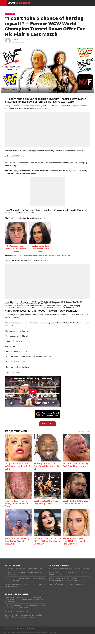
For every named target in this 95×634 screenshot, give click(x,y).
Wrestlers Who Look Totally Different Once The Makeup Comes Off (47, 541)
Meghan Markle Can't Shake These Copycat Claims (40, 248)
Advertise (20, 629)
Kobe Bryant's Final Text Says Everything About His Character (46, 466)
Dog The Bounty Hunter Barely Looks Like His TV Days (16, 503)
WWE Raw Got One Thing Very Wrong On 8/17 (46, 502)
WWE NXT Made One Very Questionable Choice (75, 502)
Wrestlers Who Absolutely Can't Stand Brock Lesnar (75, 464)
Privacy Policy (9, 629)
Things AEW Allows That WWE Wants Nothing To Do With (18, 466)
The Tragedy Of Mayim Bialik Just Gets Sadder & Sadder (16, 248)
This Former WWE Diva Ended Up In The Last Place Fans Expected (75, 541)
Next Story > (47, 424)
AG (16, 39)
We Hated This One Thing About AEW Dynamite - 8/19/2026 (17, 541)
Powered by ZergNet (83, 431)
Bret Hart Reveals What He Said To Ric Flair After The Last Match (42, 255)
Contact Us (31, 629)
